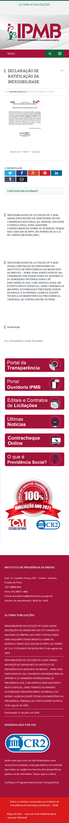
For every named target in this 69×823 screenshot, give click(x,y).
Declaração (13, 327)
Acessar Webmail (17, 817)
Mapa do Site (14, 813)
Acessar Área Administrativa (40, 813)
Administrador (17, 91)
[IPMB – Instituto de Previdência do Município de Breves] (34, 33)
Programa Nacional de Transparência (38, 782)
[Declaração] (34, 320)
